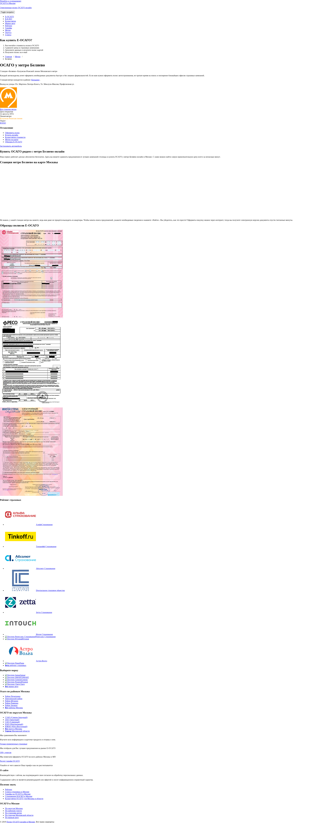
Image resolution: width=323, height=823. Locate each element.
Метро (8, 30)
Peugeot (24, 682)
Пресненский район (13, 699)
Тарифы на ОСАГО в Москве (18, 794)
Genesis (24, 680)
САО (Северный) (12, 722)
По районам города (13, 811)
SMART (25, 677)
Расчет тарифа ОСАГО (10, 761)
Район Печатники (12, 696)
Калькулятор (10, 21)
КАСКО (8, 19)
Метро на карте (11, 139)
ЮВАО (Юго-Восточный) (16, 726)
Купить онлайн (11, 135)
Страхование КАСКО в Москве (18, 796)
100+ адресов (5, 752)
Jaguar (22, 675)
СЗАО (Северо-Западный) (16, 717)
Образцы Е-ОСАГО (13, 142)
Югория (25, 639)
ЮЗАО (3, 123)
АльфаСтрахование (44, 524)
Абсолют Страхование (45, 568)
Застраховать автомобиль (11, 146)
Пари (22, 663)
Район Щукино (11, 701)
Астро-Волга (41, 661)
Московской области (17, 731)
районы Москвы (14, 708)
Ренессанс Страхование (45, 637)
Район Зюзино (11, 705)
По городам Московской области (19, 815)
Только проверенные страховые (13, 744)
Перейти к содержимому (10, 1)
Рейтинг (8, 26)
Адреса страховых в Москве (17, 792)
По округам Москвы (14, 808)
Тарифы (8, 28)
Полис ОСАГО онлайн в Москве (21, 822)
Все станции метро (8, 109)
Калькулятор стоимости (15, 137)
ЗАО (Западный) (12, 720)
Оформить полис (12, 133)
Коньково (35, 80)
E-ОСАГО (9, 17)
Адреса (8, 35)
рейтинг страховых (15, 665)
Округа (8, 32)
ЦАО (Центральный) (14, 724)
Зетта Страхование (44, 612)
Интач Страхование (44, 634)
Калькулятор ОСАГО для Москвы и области (24, 799)
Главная (8, 57)
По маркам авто (12, 817)
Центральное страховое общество (50, 590)
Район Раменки (11, 703)
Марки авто (10, 23)
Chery (22, 684)
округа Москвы (13, 729)
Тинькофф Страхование (46, 546)
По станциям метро (13, 813)
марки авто (11, 686)
